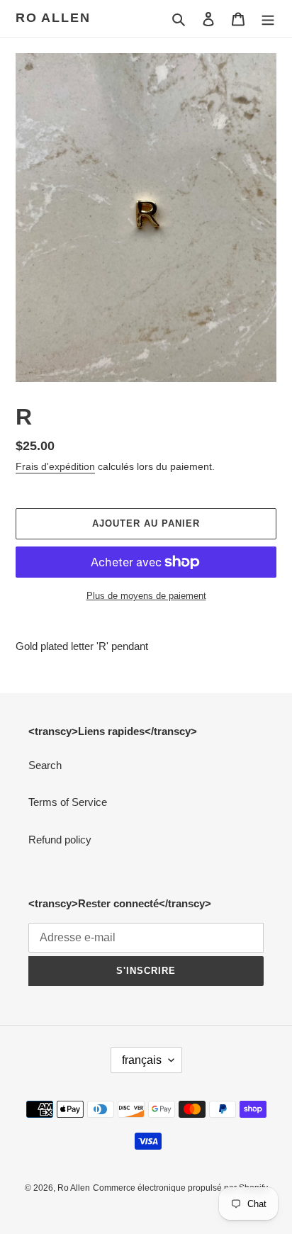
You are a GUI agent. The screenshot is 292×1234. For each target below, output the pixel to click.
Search (45, 765)
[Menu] (268, 19)
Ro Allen (53, 18)
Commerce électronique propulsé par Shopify (180, 1188)
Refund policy (59, 840)
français (142, 1060)
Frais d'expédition (55, 466)
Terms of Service (67, 802)
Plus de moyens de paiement (146, 595)
